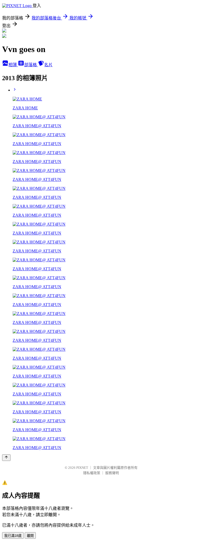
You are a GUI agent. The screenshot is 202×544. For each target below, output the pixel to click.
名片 (48, 65)
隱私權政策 (91, 473)
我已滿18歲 (13, 536)
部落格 (31, 65)
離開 (30, 536)
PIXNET (82, 468)
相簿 (13, 65)
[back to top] (6, 457)
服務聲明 (112, 473)
